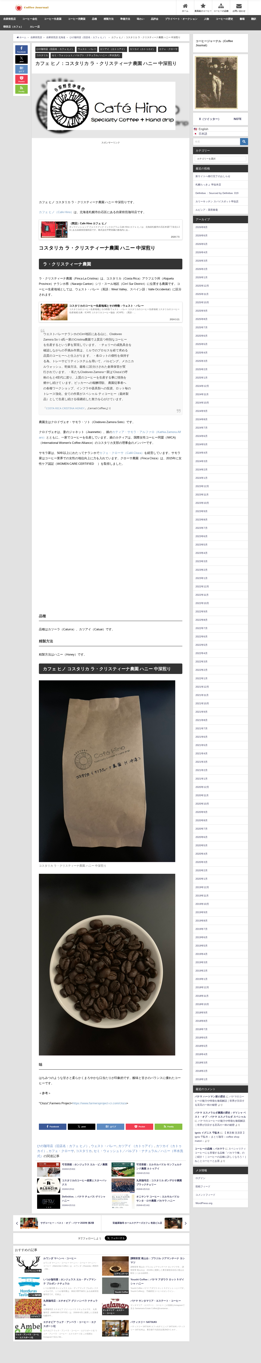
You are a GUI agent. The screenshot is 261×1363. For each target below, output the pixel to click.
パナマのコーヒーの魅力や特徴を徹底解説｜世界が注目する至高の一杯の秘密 (219, 1100)
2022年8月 (201, 620)
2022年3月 (201, 661)
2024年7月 (201, 427)
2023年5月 (201, 544)
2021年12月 (202, 686)
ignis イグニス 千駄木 (207, 1132)
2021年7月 (201, 728)
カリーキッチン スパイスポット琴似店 (216, 201)
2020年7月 (201, 828)
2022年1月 (201, 678)
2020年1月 (201, 878)
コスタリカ (42, 55)
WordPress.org (203, 1203)
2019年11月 (202, 895)
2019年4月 (201, 954)
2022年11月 (202, 595)
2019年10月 (202, 904)
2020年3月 (201, 862)
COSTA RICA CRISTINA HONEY (65, 408)
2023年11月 (202, 494)
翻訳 (253, 19)
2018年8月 (201, 1021)
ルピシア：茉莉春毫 (206, 210)
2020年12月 (202, 787)
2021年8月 (201, 720)
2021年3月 (201, 762)
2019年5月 (201, 945)
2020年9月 (201, 812)
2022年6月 (201, 636)
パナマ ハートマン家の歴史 (210, 1096)
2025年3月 (201, 361)
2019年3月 (201, 962)
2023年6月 (201, 536)
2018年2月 (201, 1071)
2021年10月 (202, 703)
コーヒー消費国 (76, 19)
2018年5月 (201, 1046)
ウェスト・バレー (87, 49)
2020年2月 (201, 870)
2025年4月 (201, 352)
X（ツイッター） (210, 119)
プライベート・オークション (181, 19)
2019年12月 (202, 887)
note (237, 119)
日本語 (203, 133)
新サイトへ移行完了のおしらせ (212, 176)
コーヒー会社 (29, 19)
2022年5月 (201, 645)
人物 (206, 19)
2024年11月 (202, 394)
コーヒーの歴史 (224, 19)
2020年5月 (201, 845)
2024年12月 (202, 386)
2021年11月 (202, 695)
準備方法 (125, 19)
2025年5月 (201, 344)
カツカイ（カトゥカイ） (142, 49)
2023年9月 (201, 511)
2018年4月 (201, 1054)
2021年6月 (201, 737)
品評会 (154, 19)
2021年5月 (201, 745)
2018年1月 (201, 1079)
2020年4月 (201, 853)
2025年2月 (201, 369)
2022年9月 (201, 611)
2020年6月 (201, 837)
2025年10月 (202, 302)
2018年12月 (202, 987)
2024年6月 (201, 436)
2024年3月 (201, 461)
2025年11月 (202, 294)
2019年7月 (201, 929)
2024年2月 (201, 469)
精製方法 (109, 19)
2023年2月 (201, 570)
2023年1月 (201, 578)
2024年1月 (201, 478)
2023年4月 (201, 553)
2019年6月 (201, 937)
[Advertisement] (75, 171)
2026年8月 (201, 227)
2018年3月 (201, 1062)
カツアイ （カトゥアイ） (113, 49)
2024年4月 (201, 452)
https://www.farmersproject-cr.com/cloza (99, 1103)
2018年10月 (202, 1004)
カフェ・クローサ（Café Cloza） (121, 452)
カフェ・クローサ (168, 49)
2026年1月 (201, 277)
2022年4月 (201, 653)
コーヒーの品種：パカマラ (210, 1148)
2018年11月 (202, 996)
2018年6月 (201, 1037)
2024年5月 (201, 444)
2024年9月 (201, 411)
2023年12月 (202, 486)
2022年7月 (201, 628)
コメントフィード (205, 1195)
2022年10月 (202, 603)
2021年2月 (201, 770)
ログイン (200, 1178)
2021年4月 (201, 753)
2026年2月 (201, 269)
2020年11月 (202, 795)
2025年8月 (201, 319)
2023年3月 (201, 561)
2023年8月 (201, 519)
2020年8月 (201, 820)
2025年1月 (201, 377)
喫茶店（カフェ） (13, 26)
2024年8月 (201, 419)
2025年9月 (201, 310)
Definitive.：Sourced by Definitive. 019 (216, 193)
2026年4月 (201, 252)
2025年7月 (201, 327)
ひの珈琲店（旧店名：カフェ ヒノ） (55, 49)
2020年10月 (202, 803)
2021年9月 (201, 712)
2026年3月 (201, 260)
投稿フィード (202, 1186)
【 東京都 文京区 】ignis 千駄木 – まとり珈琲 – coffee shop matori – (220, 1136)
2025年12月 (202, 285)
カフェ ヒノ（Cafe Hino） (56, 211)
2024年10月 (202, 402)
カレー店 (35, 26)
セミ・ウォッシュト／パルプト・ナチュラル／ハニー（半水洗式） (86, 55)
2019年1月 (201, 979)
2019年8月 (201, 920)
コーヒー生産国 (52, 19)
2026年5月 (201, 244)
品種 (94, 19)
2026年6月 (201, 235)
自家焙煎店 (9, 19)
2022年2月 (201, 670)
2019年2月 (201, 970)
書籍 (242, 19)
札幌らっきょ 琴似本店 (208, 184)
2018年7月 (201, 1029)
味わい (140, 19)
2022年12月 (202, 586)
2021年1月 (201, 778)
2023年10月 (202, 503)
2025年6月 (201, 335)
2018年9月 (201, 1012)
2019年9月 (201, 912)
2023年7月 (201, 528)
